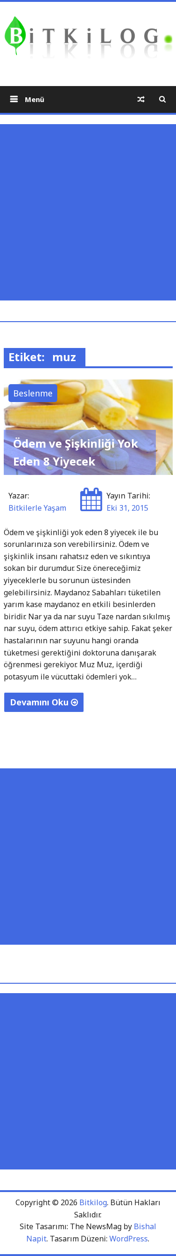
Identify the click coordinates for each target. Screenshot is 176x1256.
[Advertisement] (88, 212)
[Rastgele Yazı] (141, 99)
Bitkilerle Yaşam (37, 508)
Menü (33, 99)
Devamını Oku (40, 702)
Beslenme (33, 393)
